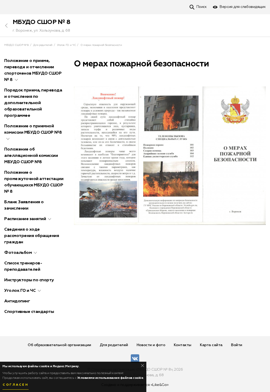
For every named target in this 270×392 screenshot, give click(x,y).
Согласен (15, 384)
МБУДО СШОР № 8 (41, 22)
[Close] (142, 365)
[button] (16, 80)
